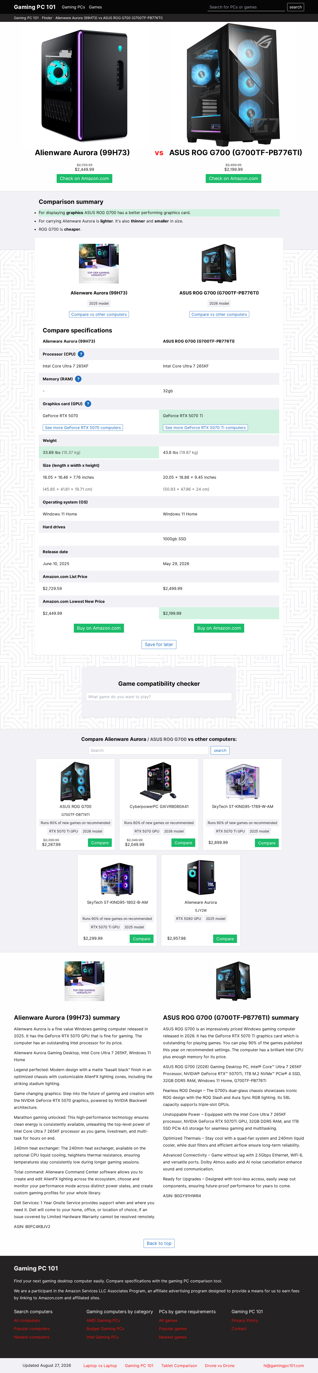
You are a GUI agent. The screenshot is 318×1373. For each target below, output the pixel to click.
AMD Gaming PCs (103, 1320)
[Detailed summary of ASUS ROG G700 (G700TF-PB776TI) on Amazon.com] (233, 981)
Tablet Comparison (179, 1365)
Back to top (159, 1243)
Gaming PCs (73, 6)
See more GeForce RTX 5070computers (83, 427)
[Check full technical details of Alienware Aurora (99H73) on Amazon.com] (99, 264)
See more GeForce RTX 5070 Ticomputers (205, 427)
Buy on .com (99, 628)
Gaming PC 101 (26, 18)
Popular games (173, 1328)
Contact (239, 1328)
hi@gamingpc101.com (284, 1365)
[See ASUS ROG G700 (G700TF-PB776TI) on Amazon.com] (233, 85)
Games (95, 6)
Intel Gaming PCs (102, 1337)
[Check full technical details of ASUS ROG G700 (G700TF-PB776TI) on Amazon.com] (219, 264)
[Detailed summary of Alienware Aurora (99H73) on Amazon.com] (84, 981)
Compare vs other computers (99, 314)
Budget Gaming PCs (105, 1328)
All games (168, 1320)
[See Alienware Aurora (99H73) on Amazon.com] (84, 85)
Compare (100, 842)
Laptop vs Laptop (100, 1365)
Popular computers (32, 1328)
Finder (47, 18)
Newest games (173, 1337)
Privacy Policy (245, 1320)
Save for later (159, 644)
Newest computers (31, 1337)
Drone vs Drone (220, 1365)
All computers (27, 1320)
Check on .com (84, 178)
